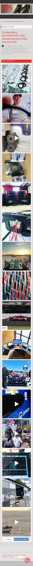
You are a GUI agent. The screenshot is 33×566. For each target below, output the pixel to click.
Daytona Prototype (23, 48)
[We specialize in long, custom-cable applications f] (16, 285)
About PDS (10, 555)
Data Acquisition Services (10, 48)
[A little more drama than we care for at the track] (16, 315)
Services (16, 555)
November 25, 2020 (10, 45)
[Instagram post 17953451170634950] (16, 522)
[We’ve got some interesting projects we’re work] (16, 197)
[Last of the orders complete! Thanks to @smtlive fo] (16, 79)
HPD (3, 49)
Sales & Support (14, 49)
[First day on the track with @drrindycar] (16, 404)
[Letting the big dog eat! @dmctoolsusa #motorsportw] (16, 226)
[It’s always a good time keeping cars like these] (16, 256)
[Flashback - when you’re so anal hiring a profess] (16, 492)
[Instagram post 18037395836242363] (16, 108)
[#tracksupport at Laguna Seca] (16, 374)
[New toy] (16, 138)
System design (13, 51)
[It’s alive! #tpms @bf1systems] (16, 463)
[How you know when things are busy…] (16, 345)
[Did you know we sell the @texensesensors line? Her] (16, 167)
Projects (20, 45)
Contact (11, 556)
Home (4, 555)
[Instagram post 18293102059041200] (16, 433)
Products (23, 555)
